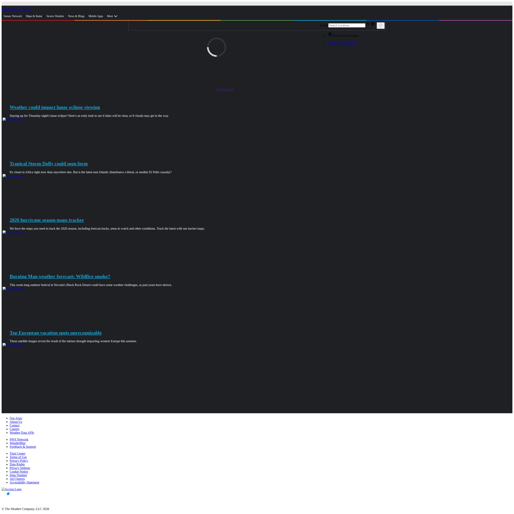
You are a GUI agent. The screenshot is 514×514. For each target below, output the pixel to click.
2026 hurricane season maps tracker (47, 220)
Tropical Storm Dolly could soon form (49, 163)
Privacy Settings (20, 468)
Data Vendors (18, 475)
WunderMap (17, 443)
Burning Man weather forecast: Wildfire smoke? (60, 276)
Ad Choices (17, 478)
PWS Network (19, 439)
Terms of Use (18, 457)
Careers (14, 429)
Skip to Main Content (16, 9)
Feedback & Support (23, 446)
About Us (16, 421)
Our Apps (16, 418)
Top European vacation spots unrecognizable (56, 332)
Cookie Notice (19, 471)
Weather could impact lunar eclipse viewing (55, 107)
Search (324, 25)
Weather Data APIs (22, 432)
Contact (14, 425)
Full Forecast (225, 89)
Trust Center (17, 453)
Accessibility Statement (24, 482)
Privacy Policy (19, 460)
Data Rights (17, 464)
